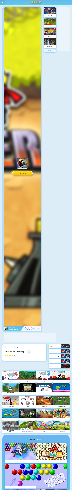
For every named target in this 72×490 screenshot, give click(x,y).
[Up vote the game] (26, 328)
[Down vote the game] (30, 328)
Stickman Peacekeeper (22, 347)
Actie (9, 347)
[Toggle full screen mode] (37, 328)
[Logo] (36, 2)
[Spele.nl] (5, 348)
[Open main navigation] (2, 2)
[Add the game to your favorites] (29, 352)
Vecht (14, 347)
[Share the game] (34, 328)
